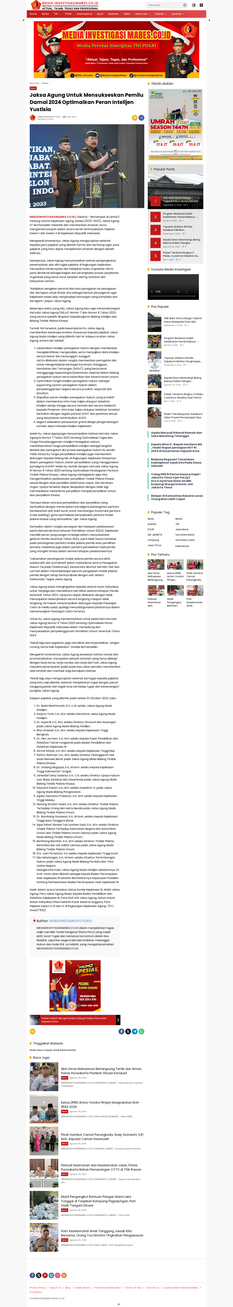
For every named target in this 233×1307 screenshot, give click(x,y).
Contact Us (152, 1287)
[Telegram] (135, 1031)
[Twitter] (128, 1031)
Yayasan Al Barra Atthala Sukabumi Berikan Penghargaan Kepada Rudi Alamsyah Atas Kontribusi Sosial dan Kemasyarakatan (181, 228)
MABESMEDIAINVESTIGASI (49, 117)
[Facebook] (121, 1031)
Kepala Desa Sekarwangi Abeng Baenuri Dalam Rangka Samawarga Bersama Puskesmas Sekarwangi (181, 241)
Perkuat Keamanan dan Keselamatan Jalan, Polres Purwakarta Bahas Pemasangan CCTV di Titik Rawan (101, 1167)
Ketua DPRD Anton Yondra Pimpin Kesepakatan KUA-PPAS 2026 (175, 576)
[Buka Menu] (201, 5)
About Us (55, 1287)
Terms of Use (133, 1287)
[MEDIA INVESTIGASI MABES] (65, 5)
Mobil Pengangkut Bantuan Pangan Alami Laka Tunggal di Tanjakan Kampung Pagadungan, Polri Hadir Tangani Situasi (98, 1201)
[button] (184, 5)
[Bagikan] (141, 118)
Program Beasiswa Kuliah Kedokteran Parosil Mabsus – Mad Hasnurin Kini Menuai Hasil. (181, 215)
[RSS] (64, 1275)
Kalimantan (182, 546)
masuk (48, 1050)
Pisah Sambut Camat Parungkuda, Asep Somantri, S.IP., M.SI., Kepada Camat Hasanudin (102, 1136)
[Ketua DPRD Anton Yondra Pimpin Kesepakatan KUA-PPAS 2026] (44, 1109)
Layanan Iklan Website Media (181, 1287)
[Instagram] (57, 1275)
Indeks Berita (82, 1287)
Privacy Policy (38, 1287)
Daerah (152, 524)
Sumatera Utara (185, 540)
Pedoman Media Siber (108, 1287)
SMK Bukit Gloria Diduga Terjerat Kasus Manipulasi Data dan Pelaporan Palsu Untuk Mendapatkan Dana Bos (183, 320)
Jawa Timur (155, 545)
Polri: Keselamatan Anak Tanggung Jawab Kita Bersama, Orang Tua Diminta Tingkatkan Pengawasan (102, 1233)
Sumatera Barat (185, 534)
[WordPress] (51, 1275)
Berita (64, 1077)
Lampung (153, 540)
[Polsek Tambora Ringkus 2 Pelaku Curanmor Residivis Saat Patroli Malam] (154, 397)
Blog (67, 1287)
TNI (177, 524)
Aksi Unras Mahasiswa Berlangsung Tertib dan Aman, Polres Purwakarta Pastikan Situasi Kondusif (101, 1071)
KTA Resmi (36, 1292)
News (33, 88)
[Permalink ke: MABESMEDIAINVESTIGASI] (34, 118)
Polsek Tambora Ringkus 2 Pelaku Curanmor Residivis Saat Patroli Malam (181, 254)
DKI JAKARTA (155, 534)
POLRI (151, 529)
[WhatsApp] (141, 1031)
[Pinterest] (45, 1275)
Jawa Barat (182, 529)
